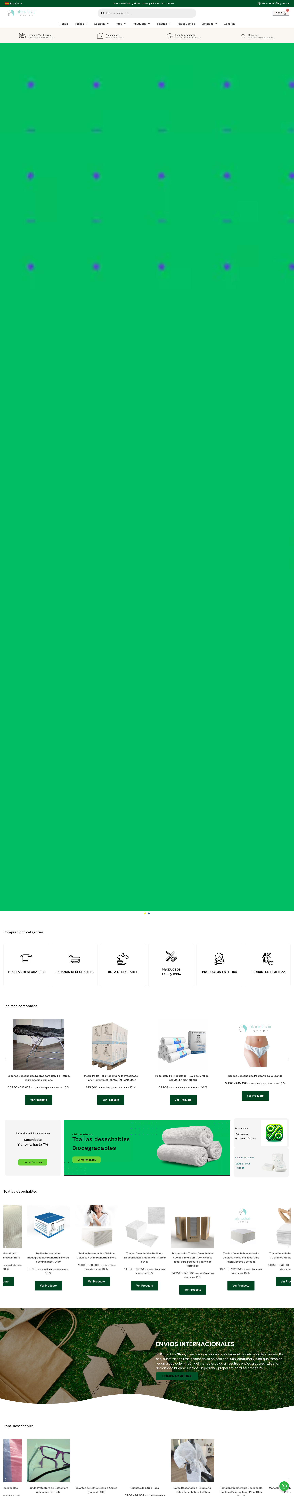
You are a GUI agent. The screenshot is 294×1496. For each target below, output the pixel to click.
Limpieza (208, 23)
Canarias (229, 23)
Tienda (63, 23)
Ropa (119, 23)
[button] (145, 913)
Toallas (79, 23)
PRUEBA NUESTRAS (244, 1157)
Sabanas (99, 23)
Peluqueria (139, 23)
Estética (162, 23)
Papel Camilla (186, 23)
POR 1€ (240, 1167)
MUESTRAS (243, 1163)
